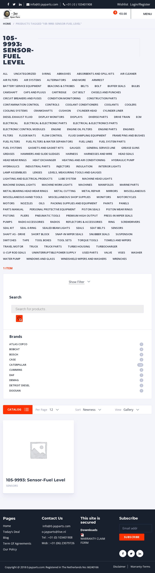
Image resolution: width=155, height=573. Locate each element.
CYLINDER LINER (113, 110)
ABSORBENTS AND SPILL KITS (95, 73)
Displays (76, 117)
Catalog (14, 409)
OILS (42, 203)
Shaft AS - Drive (14, 234)
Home (7, 23)
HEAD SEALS (126, 154)
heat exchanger (44, 160)
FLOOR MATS (27, 135)
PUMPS (7, 222)
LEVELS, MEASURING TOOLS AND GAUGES (75, 172)
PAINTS (108, 203)
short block (40, 234)
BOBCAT (75, 349)
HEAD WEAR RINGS (15, 160)
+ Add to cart (60, 486)
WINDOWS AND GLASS (40, 259)
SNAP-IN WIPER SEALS (69, 234)
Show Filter (76, 282)
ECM (138, 117)
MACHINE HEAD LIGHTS (97, 178)
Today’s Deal (11, 532)
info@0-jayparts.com (56, 526)
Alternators (56, 80)
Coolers (130, 104)
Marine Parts (129, 184)
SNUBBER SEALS (99, 234)
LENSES (37, 172)
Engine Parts (107, 129)
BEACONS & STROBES (61, 86)
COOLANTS (111, 104)
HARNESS (72, 154)
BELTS (85, 86)
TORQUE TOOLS (88, 240)
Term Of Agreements (17, 543)
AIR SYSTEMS (32, 80)
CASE (75, 359)
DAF (75, 375)
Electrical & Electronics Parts (95, 123)
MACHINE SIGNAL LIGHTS (19, 184)
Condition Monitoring (64, 98)
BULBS (136, 86)
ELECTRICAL (10, 123)
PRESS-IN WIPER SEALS (118, 215)
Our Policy (10, 549)
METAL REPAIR (91, 191)
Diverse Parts (98, 117)
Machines (85, 184)
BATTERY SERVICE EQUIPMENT (22, 86)
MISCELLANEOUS (135, 191)
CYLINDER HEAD (87, 110)
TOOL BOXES (43, 240)
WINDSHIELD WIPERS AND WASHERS (84, 259)
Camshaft (10, 92)
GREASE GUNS (130, 148)
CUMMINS (75, 370)
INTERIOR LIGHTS (109, 166)
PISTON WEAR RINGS (119, 209)
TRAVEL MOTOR (13, 246)
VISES (121, 252)
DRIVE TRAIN (122, 117)
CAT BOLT (78, 92)
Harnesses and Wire (98, 154)
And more (79, 80)
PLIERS (25, 215)
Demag (75, 380)
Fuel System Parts (112, 141)
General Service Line (101, 148)
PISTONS (9, 215)
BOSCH (75, 354)
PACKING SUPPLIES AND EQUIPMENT (74, 203)
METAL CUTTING (65, 191)
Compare (66, 433)
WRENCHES (120, 259)
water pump (11, 259)
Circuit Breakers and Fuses (22, 98)
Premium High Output (82, 215)
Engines (128, 129)
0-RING (46, 73)
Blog (6, 537)
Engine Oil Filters (79, 129)
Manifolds (106, 184)
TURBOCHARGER (106, 246)
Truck (33, 246)
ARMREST (98, 80)
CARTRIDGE (59, 92)
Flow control (52, 135)
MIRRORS (112, 191)
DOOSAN (75, 390)
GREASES (9, 154)
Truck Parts (53, 246)
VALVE (108, 252)
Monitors (104, 197)
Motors (9, 203)
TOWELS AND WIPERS (117, 240)
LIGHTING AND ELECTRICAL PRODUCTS (27, 178)
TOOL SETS (64, 240)
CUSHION (65, 110)
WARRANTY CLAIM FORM (93, 541)
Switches (9, 240)
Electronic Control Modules (24, 129)
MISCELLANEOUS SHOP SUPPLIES (69, 197)
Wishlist (122, 4)
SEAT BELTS (97, 228)
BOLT (98, 86)
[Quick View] (66, 426)
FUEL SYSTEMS (12, 148)
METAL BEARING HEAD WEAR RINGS (25, 191)
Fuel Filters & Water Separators (49, 141)
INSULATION (84, 166)
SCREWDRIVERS (130, 222)
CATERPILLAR (75, 365)
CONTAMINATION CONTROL (21, 104)
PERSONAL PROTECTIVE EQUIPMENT (53, 209)
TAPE (25, 240)
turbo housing (79, 246)
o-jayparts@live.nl (54, 532)
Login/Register (140, 4)
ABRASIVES (64, 73)
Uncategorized (25, 73)
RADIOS (55, 222)
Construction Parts (102, 98)
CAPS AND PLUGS (35, 92)
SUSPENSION (124, 234)
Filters (8, 135)
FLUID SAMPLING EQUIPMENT (87, 135)
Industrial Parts (37, 166)
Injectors (63, 166)
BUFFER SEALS (117, 86)
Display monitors (51, 117)
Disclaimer (119, 566)
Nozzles (27, 203)
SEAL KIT (8, 228)
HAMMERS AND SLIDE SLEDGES (40, 154)
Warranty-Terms (140, 566)
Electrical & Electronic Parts (45, 123)
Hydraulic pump (122, 160)
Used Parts (90, 252)
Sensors (117, 228)
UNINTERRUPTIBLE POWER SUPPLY (54, 252)
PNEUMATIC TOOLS (47, 215)
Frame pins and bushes (128, 135)
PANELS (124, 203)
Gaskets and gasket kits (46, 148)
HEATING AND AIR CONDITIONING (83, 160)
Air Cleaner (128, 73)
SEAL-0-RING (28, 228)
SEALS (80, 228)
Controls (52, 104)
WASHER (136, 252)
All (5, 73)
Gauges (75, 148)
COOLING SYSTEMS (15, 110)
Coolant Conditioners (81, 104)
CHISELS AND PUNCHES (106, 92)
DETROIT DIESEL (75, 385)
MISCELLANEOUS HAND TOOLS (22, 197)
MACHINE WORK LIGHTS (57, 184)
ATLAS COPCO (75, 344)
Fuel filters (11, 141)
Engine (56, 129)
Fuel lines (86, 141)
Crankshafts (43, 110)
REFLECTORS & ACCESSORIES (84, 222)
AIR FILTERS (10, 80)
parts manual (13, 209)
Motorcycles (126, 197)
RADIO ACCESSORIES (31, 222)
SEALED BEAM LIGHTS (56, 228)
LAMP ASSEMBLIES (15, 172)
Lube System (67, 178)
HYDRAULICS (11, 166)
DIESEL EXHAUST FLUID (17, 117)
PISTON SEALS (91, 209)
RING (111, 222)
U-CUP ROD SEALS (14, 252)
